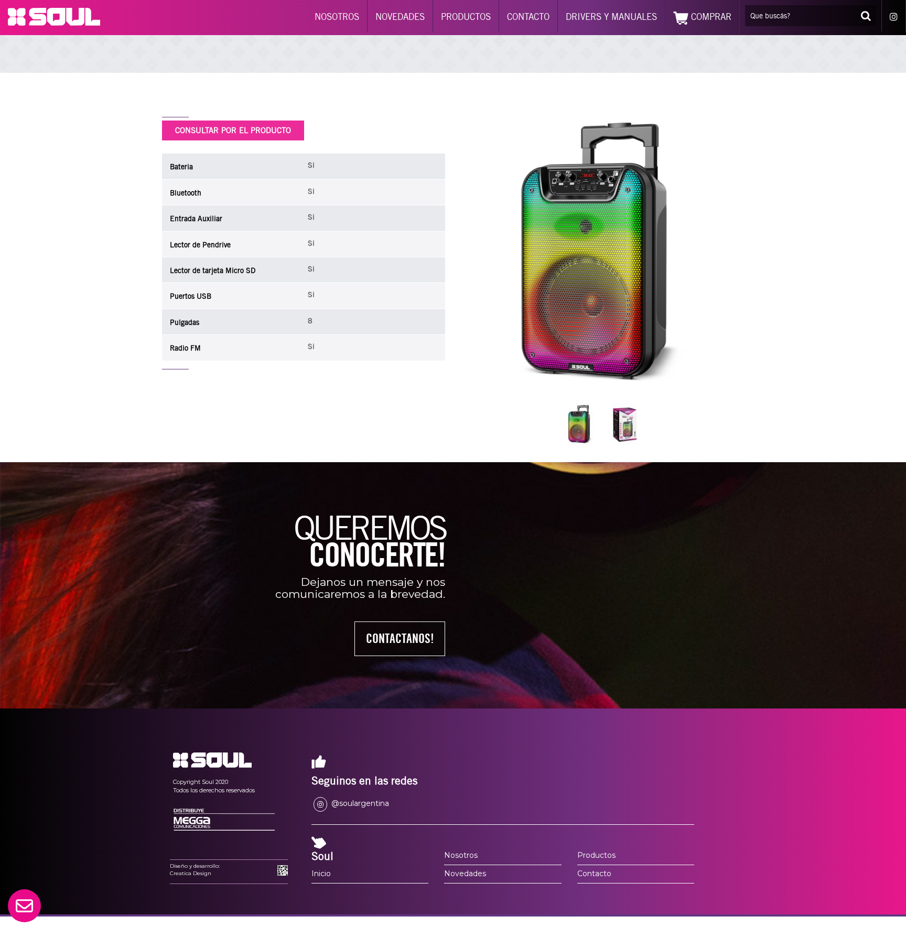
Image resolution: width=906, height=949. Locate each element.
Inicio (321, 873)
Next (716, 252)
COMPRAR (709, 17)
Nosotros (461, 855)
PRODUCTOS (466, 17)
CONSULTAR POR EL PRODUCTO (233, 130)
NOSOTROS (337, 17)
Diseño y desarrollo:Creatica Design (195, 870)
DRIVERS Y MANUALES (611, 17)
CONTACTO (528, 17)
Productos (596, 855)
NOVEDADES (400, 17)
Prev (488, 252)
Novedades (465, 873)
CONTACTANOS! (400, 638)
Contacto (594, 873)
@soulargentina (359, 803)
